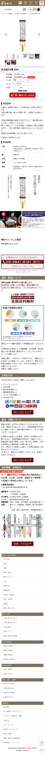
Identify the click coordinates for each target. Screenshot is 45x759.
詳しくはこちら (22, 412)
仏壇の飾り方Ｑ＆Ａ (10, 618)
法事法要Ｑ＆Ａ (8, 688)
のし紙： (9, 80)
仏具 (4, 581)
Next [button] (39, 34)
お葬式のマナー (8, 697)
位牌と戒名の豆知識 (10, 636)
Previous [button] (6, 34)
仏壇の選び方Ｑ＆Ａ (10, 622)
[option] (22, 34)
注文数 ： (10, 87)
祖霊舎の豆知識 (8, 659)
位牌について (8, 631)
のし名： (9, 84)
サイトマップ (8, 725)
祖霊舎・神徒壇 (8, 595)
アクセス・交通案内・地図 (12, 716)
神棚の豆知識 (8, 655)
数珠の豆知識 (8, 646)
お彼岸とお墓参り (9, 692)
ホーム (4, 13)
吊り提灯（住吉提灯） (21, 13)
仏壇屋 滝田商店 (31, 748)
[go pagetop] (41, 750)
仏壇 (4, 563)
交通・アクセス (22, 544)
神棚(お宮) (7, 590)
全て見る (6, 559)
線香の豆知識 (8, 650)
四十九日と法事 (8, 684)
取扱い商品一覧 (8, 608)
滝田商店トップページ (11, 742)
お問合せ (6, 720)
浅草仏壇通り (8, 734)
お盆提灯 (10, 13)
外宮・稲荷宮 (8, 599)
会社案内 (6, 707)
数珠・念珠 (7, 572)
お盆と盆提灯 (8, 669)
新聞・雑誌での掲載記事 (11, 738)
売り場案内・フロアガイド (12, 711)
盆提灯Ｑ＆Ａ (7, 674)
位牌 (4, 568)
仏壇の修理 (7, 627)
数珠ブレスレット (9, 577)
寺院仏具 (6, 586)
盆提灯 (5, 603)
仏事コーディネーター (11, 729)
